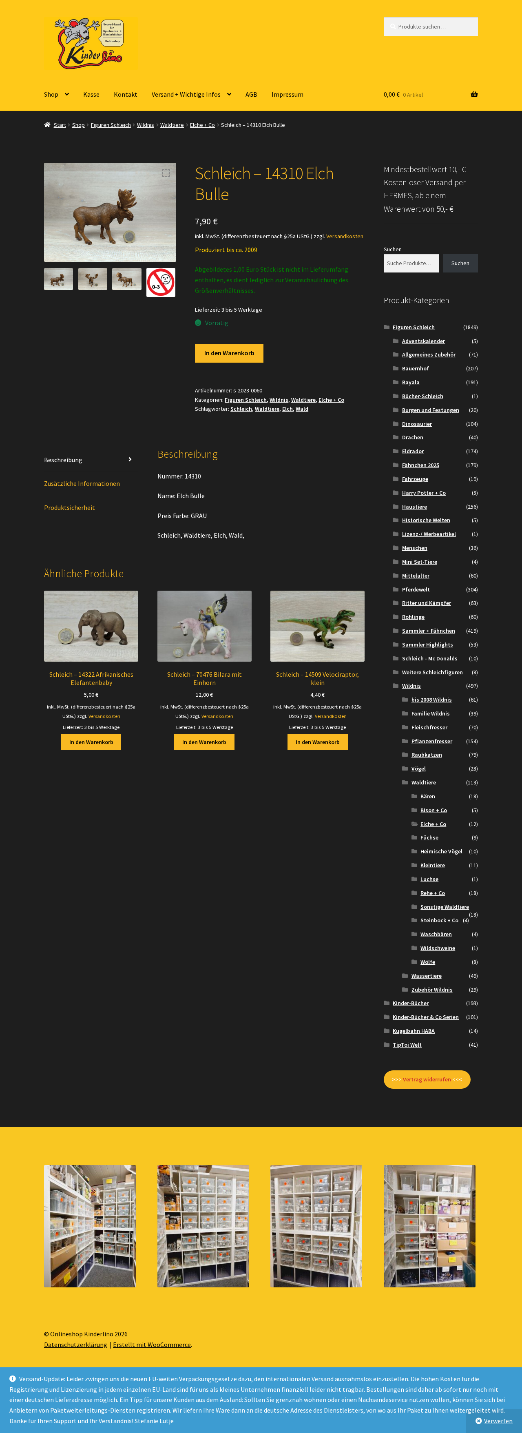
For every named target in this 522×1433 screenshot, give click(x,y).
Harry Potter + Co (424, 492)
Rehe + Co (432, 893)
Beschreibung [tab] (63, 460)
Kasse (91, 94)
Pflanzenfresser (431, 741)
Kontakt (125, 94)
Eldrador (413, 451)
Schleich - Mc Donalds (430, 658)
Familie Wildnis (430, 713)
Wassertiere (426, 975)
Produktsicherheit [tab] (69, 507)
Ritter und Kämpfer (426, 603)
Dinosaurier (417, 423)
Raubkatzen (426, 754)
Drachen (412, 437)
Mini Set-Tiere (419, 561)
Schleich (241, 408)
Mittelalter (415, 575)
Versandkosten (344, 236)
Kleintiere (432, 865)
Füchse (429, 837)
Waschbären (436, 934)
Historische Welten (426, 520)
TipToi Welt (407, 1044)
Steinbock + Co (439, 920)
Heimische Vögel (441, 851)
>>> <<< (427, 1079)
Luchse (429, 879)
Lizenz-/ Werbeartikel (429, 534)
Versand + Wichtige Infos (186, 94)
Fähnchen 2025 (420, 465)
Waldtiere (172, 124)
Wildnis (145, 124)
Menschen (414, 547)
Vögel (418, 768)
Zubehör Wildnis (432, 989)
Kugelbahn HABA (414, 1030)
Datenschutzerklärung (75, 1344)
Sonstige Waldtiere (444, 906)
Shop (51, 94)
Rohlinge (413, 616)
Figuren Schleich (111, 124)
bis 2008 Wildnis (431, 699)
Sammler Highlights (427, 644)
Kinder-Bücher (411, 1003)
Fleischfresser (429, 727)
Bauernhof (415, 368)
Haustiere (414, 506)
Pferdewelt (416, 589)
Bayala (411, 382)
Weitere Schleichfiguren (432, 672)
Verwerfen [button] (498, 1421)
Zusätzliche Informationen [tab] (82, 483)
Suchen (393, 249)
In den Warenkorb (229, 353)
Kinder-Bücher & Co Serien (426, 1017)
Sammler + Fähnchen (428, 630)
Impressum (287, 94)
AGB (251, 94)
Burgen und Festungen (430, 410)
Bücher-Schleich (422, 396)
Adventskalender (423, 341)
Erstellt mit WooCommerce (152, 1344)
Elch (287, 408)
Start (60, 124)
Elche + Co (202, 124)
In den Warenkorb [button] (91, 742)
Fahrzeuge (415, 479)
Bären (427, 796)
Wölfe (427, 962)
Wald (302, 408)
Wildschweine (437, 948)
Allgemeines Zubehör (429, 354)
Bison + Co (433, 810)
